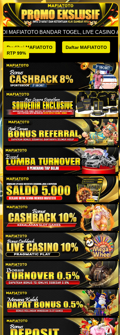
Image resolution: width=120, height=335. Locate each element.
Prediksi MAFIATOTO (29, 47)
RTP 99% (16, 53)
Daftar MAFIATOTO (86, 47)
